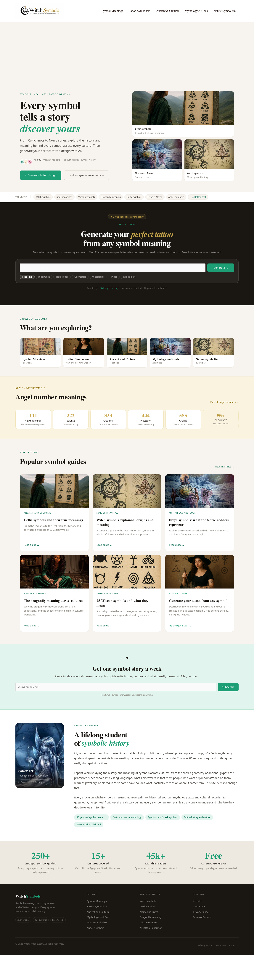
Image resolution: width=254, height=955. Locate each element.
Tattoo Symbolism (139, 10)
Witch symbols (43, 197)
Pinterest (25, 782)
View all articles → (224, 466)
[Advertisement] (127, 50)
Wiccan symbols (86, 197)
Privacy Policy (200, 912)
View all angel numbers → (224, 402)
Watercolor (98, 276)
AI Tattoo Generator (151, 928)
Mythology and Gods (98, 917)
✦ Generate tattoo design (41, 175)
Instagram (40, 782)
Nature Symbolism (225, 10)
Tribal (114, 276)
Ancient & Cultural (167, 10)
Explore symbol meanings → (86, 175)
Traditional (62, 276)
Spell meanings (64, 197)
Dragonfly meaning (111, 197)
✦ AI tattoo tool (198, 197)
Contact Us (199, 906)
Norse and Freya (149, 912)
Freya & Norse (154, 197)
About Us (198, 901)
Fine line (27, 276)
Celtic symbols (134, 197)
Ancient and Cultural (98, 912)
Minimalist (129, 276)
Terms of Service (202, 917)
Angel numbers (176, 197)
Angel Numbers (95, 928)
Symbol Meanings (112, 10)
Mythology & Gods (196, 10)
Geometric (80, 276)
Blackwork (44, 276)
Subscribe (228, 687)
